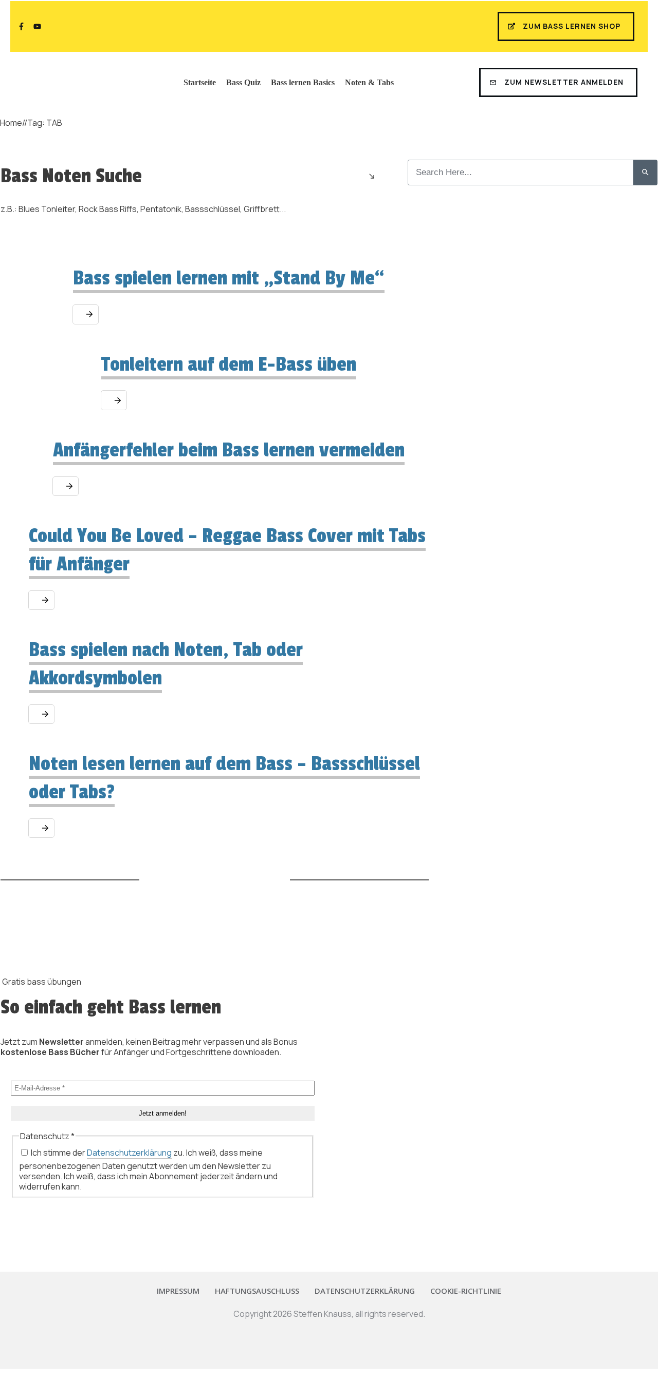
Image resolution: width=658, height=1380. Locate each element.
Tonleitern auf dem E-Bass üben (228, 364)
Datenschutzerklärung (129, 1152)
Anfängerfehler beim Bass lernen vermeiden (229, 450)
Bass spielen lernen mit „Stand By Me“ (229, 278)
